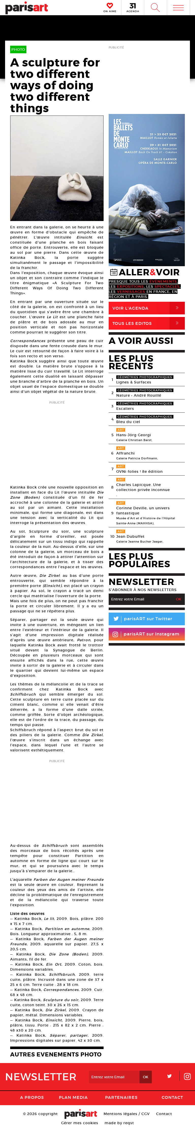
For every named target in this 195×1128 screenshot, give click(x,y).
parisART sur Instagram (152, 634)
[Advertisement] (57, 441)
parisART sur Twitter (142, 619)
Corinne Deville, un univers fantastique (143, 510)
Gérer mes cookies (79, 1123)
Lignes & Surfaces (133, 382)
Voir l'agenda (146, 308)
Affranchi (125, 453)
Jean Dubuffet (130, 536)
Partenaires (121, 1097)
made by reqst (119, 1123)
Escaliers (125, 408)
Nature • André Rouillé (138, 395)
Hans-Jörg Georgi (133, 435)
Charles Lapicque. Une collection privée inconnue (143, 487)
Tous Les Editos (146, 323)
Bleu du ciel (128, 421)
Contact (172, 1097)
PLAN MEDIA (73, 1097)
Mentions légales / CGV (127, 1114)
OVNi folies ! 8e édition (139, 471)
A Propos (32, 1097)
